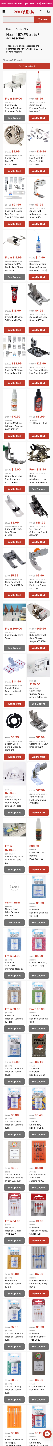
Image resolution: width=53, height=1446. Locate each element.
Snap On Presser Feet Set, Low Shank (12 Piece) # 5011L (14, 216)
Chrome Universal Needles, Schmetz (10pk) (14, 1071)
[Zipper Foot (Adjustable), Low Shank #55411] (38, 203)
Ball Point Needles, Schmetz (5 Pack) (14, 1018)
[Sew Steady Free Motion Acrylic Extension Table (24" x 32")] (14, 789)
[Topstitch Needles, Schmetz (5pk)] (38, 1007)
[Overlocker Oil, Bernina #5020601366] (38, 846)
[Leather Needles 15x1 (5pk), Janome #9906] (38, 1166)
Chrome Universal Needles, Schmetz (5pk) (14, 1336)
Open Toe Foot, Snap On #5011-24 (14, 584)
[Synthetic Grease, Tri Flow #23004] (14, 309)
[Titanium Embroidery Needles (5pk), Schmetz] (38, 1113)
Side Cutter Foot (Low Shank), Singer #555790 (37, 638)
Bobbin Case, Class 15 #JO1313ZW (11, 161)
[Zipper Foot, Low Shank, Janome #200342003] (14, 468)
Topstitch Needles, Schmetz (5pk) (38, 1018)
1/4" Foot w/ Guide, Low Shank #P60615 (38, 532)
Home (8, 29)
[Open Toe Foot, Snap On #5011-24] (14, 574)
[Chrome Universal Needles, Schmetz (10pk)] (14, 1060)
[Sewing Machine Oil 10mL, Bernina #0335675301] (14, 415)
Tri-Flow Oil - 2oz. (38, 423)
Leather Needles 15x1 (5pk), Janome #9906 (37, 1177)
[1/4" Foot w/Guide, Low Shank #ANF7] (38, 362)
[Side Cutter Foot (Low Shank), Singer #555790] (38, 627)
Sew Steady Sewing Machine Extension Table (13, 108)
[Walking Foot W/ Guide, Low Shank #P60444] (14, 256)
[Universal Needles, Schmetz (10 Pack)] (38, 901)
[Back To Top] (49, 1442)
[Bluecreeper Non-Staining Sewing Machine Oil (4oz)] (38, 256)
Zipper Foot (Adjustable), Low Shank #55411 (38, 214)
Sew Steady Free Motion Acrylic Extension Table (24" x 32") (13, 804)
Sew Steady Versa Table (14, 637)
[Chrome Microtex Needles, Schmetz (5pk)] (14, 1113)
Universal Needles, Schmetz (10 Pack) (38, 912)
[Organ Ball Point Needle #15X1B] (38, 1378)
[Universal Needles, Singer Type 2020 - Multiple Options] (14, 1219)
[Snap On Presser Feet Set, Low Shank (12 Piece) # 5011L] (14, 203)
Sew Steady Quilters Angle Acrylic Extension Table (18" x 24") (38, 695)
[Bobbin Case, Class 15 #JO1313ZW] (14, 150)
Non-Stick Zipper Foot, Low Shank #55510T (37, 585)
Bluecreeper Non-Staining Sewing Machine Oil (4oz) (38, 267)
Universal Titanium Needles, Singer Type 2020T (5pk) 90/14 (38, 1232)
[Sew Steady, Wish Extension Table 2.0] (14, 846)
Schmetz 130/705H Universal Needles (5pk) (14, 967)
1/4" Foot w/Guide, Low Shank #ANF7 (38, 372)
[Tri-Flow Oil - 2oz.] (38, 415)
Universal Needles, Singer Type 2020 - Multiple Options (13, 1232)
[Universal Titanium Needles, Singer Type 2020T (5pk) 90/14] (38, 1219)
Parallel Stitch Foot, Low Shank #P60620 (13, 691)
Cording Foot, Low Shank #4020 (38, 745)
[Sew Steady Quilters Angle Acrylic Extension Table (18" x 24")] (38, 681)
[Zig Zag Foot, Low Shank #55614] (38, 309)
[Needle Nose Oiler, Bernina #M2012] (14, 901)
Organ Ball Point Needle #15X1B (37, 1388)
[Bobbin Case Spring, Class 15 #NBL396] (14, 735)
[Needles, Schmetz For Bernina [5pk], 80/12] (38, 1272)
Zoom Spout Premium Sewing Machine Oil (37, 108)
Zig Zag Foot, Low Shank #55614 (38, 319)
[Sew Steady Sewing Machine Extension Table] (14, 97)
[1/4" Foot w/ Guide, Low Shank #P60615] (38, 521)
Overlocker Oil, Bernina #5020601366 (36, 855)
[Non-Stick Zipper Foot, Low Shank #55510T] (38, 574)
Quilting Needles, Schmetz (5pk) (38, 964)
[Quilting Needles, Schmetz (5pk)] (38, 954)
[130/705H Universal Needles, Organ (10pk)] (38, 1060)
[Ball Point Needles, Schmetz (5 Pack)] (14, 1007)
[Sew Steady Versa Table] (14, 627)
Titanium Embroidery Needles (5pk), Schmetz (36, 1126)
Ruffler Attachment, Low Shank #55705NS (38, 479)
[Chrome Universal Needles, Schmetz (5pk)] (14, 1325)
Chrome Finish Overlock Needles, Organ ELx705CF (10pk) (14, 1179)
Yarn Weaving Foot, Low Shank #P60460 (37, 799)
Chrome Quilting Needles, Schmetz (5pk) (14, 1389)
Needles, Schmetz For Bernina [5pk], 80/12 (38, 1283)
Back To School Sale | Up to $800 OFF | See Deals (26, 3)
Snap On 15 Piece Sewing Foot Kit (14, 372)
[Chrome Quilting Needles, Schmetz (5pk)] (14, 1378)
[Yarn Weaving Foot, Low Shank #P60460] (38, 789)
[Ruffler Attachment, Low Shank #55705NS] (38, 468)
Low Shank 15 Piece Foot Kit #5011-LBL (36, 161)
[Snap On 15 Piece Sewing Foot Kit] (14, 362)
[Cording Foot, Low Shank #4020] (38, 735)
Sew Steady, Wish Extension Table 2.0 (14, 859)
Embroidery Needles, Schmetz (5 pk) (14, 1283)
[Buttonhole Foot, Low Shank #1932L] (14, 521)
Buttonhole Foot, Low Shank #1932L (13, 532)
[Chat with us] (40, 12)
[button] (4, 12)
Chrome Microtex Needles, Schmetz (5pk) (14, 1124)
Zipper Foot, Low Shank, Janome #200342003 (13, 479)
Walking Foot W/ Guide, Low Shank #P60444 (14, 267)
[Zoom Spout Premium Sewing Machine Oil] (38, 97)
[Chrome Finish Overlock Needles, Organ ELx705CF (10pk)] (14, 1166)
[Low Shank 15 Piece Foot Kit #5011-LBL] (38, 150)
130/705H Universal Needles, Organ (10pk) (37, 1073)
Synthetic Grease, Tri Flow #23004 (14, 319)
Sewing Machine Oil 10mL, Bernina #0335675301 (13, 426)
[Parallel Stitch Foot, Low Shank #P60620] (14, 681)
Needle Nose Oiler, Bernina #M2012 (12, 912)
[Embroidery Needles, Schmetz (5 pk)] (14, 1272)
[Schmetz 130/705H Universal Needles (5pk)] (14, 954)
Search (44, 19)
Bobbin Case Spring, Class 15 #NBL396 (13, 746)
